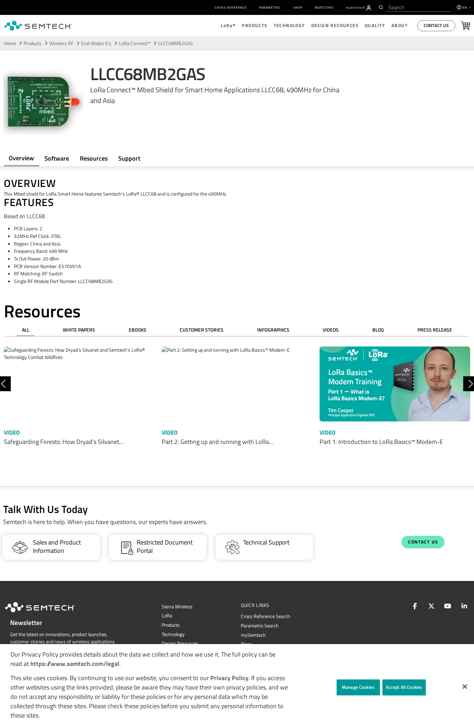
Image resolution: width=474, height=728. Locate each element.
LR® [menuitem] (228, 25)
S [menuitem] (355, 7)
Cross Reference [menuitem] (231, 7)
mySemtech (253, 635)
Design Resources (180, 643)
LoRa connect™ (135, 43)
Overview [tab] (21, 158)
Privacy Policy (229, 678)
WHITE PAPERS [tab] (79, 330)
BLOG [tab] (378, 330)
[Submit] (380, 7)
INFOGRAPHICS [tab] (273, 330)
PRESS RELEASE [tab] (434, 330)
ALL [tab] (25, 330)
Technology (173, 634)
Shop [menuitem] (297, 7)
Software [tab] (56, 158)
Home (10, 43)
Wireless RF (61, 43)
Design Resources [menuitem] (334, 25)
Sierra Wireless (177, 606)
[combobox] (418, 7)
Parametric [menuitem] (270, 7)
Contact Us (436, 25)
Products (171, 625)
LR (167, 615)
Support (129, 158)
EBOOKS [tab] (137, 330)
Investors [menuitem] (324, 7)
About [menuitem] (399, 25)
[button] (465, 686)
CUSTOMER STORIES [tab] (201, 330)
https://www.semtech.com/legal (74, 663)
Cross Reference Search (265, 616)
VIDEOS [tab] (331, 330)
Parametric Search (260, 625)
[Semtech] (47, 613)
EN (465, 7)
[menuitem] (368, 8)
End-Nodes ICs (96, 43)
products (33, 43)
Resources (94, 158)
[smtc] (38, 25)
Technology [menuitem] (289, 25)
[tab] (93, 158)
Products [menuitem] (254, 25)
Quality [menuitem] (375, 25)
